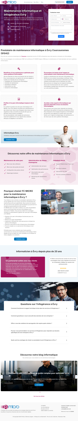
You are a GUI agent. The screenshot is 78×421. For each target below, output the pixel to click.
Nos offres (36, 2)
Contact (70, 2)
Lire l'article (39, 384)
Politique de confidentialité (40, 416)
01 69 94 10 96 (60, 2)
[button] (2, 377)
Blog (42, 2)
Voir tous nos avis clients (13, 273)
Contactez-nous (10, 139)
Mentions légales (29, 416)
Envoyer (61, 36)
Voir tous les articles (39, 396)
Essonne (24, 56)
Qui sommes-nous (28, 2)
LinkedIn (72, 411)
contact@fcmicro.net (66, 408)
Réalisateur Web (61, 416)
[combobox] (63, 19)
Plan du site (49, 416)
